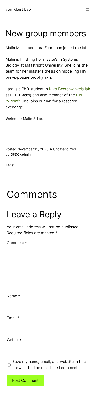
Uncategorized (64, 149)
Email (13, 317)
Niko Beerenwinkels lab (69, 89)
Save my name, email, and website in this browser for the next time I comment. (49, 364)
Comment (17, 242)
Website (14, 339)
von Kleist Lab (18, 9)
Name (13, 296)
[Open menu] (87, 9)
